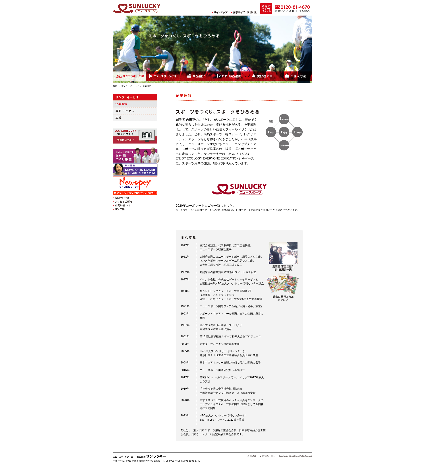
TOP (115, 86)
